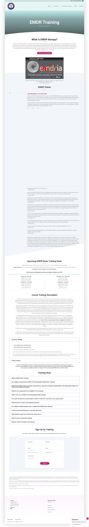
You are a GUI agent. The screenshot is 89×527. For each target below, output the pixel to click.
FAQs (75, 6)
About (49, 6)
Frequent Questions (51, 509)
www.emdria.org (50, 49)
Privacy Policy (10, 519)
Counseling (55, 6)
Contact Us (50, 512)
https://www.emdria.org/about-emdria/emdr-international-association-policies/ (45, 485)
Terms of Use (17, 519)
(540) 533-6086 (13, 503)
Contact (81, 6)
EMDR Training (50, 507)
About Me (49, 505)
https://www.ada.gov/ (14, 480)
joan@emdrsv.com (43, 246)
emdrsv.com (64, 315)
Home (40, 26)
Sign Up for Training (44, 53)
